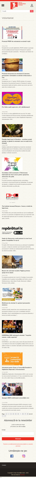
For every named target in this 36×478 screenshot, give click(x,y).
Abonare (18, 439)
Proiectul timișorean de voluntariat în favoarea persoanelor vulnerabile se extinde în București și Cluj (16, 75)
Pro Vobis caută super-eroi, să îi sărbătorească (16, 107)
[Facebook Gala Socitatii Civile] (12, 457)
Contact (4, 465)
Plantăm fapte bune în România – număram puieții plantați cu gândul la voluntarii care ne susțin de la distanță (17, 141)
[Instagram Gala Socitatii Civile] (24, 457)
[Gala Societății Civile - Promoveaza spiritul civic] (18, 9)
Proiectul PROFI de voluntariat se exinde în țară (16, 41)
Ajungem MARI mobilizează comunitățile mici (15, 398)
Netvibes (22, 474)
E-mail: (4, 430)
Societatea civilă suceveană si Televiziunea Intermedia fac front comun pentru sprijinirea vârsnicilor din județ (15, 174)
